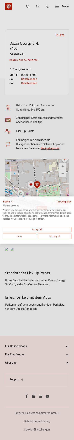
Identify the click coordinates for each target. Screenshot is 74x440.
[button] (8, 202)
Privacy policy (64, 201)
